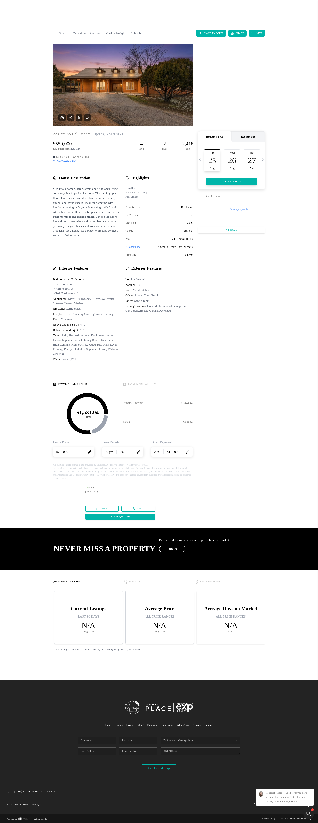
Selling (140, 725)
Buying (129, 725)
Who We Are (183, 725)
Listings (118, 725)
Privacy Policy (268, 818)
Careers (197, 725)
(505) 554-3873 (24, 791)
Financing (152, 725)
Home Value (167, 725)
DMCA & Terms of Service (291, 818)
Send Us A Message (159, 768)
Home (108, 725)
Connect (209, 725)
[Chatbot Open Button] (308, 813)
